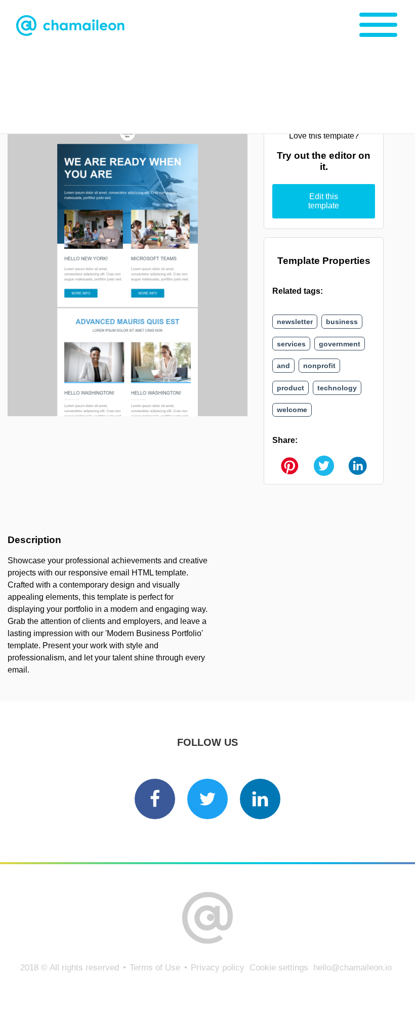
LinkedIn (260, 799)
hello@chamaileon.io (352, 967)
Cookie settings (279, 967)
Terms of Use (155, 967)
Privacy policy (217, 967)
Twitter (207, 799)
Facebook (155, 799)
